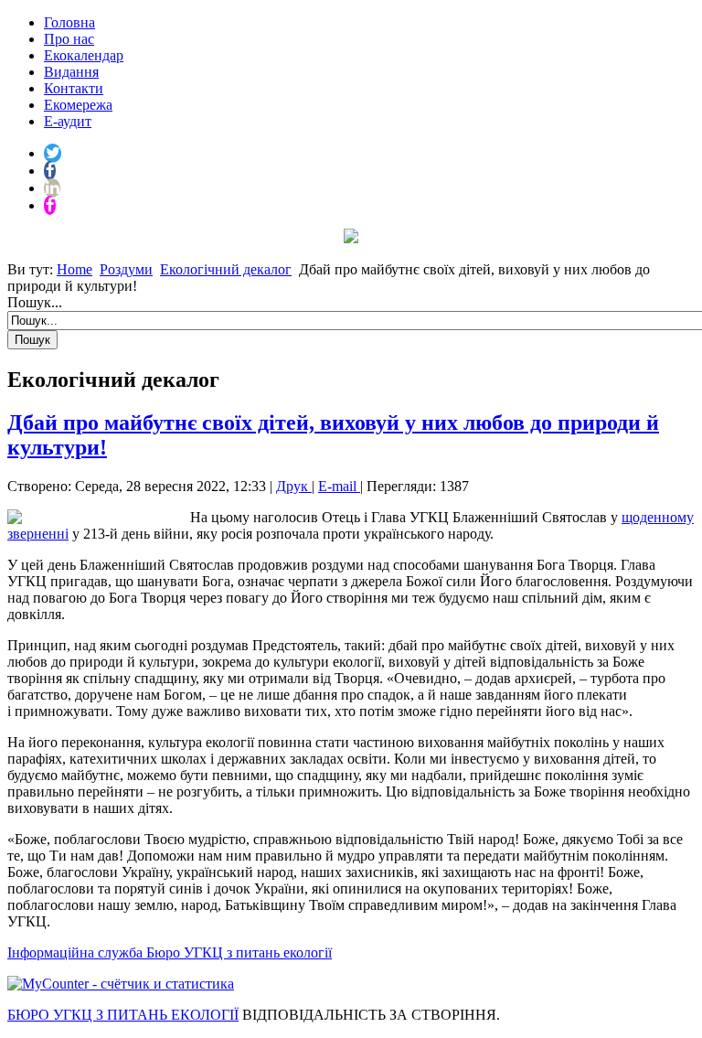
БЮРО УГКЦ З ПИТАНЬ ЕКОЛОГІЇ (123, 1014)
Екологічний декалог (226, 269)
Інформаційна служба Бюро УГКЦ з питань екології (169, 952)
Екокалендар (83, 55)
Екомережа (78, 104)
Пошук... (34, 302)
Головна (69, 22)
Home (74, 269)
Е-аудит (67, 121)
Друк (294, 486)
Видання (71, 72)
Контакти (73, 88)
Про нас (69, 39)
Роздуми (126, 269)
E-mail (339, 486)
